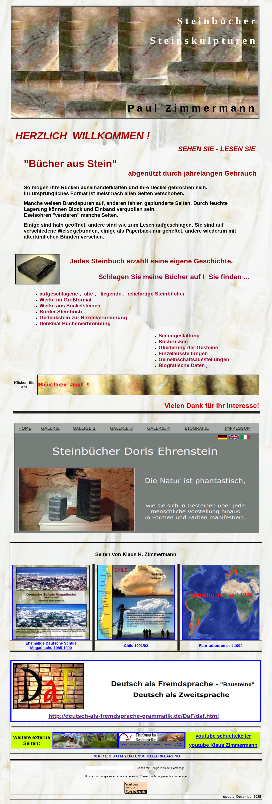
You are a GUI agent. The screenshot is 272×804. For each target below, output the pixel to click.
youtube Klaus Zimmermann (223, 745)
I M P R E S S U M (107, 756)
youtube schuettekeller (223, 736)
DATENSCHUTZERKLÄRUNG (153, 756)
